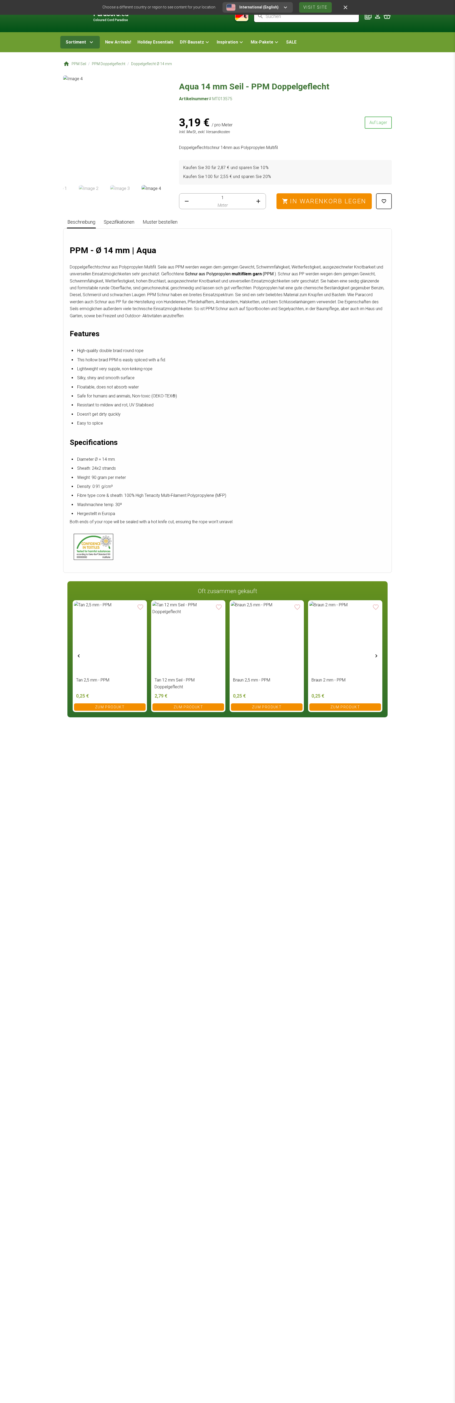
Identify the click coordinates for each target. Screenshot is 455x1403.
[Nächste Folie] (376, 655)
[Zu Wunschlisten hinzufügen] (384, 201)
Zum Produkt (110, 707)
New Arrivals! (118, 42)
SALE (291, 42)
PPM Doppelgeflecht (108, 64)
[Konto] (377, 16)
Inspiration (227, 42)
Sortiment (76, 42)
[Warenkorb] (387, 16)
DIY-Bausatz (192, 42)
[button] (195, 42)
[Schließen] (345, 7)
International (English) (259, 7)
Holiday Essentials (155, 42)
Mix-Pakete (262, 42)
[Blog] (368, 16)
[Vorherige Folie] (79, 655)
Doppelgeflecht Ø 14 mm (151, 64)
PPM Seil (79, 64)
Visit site (315, 7)
